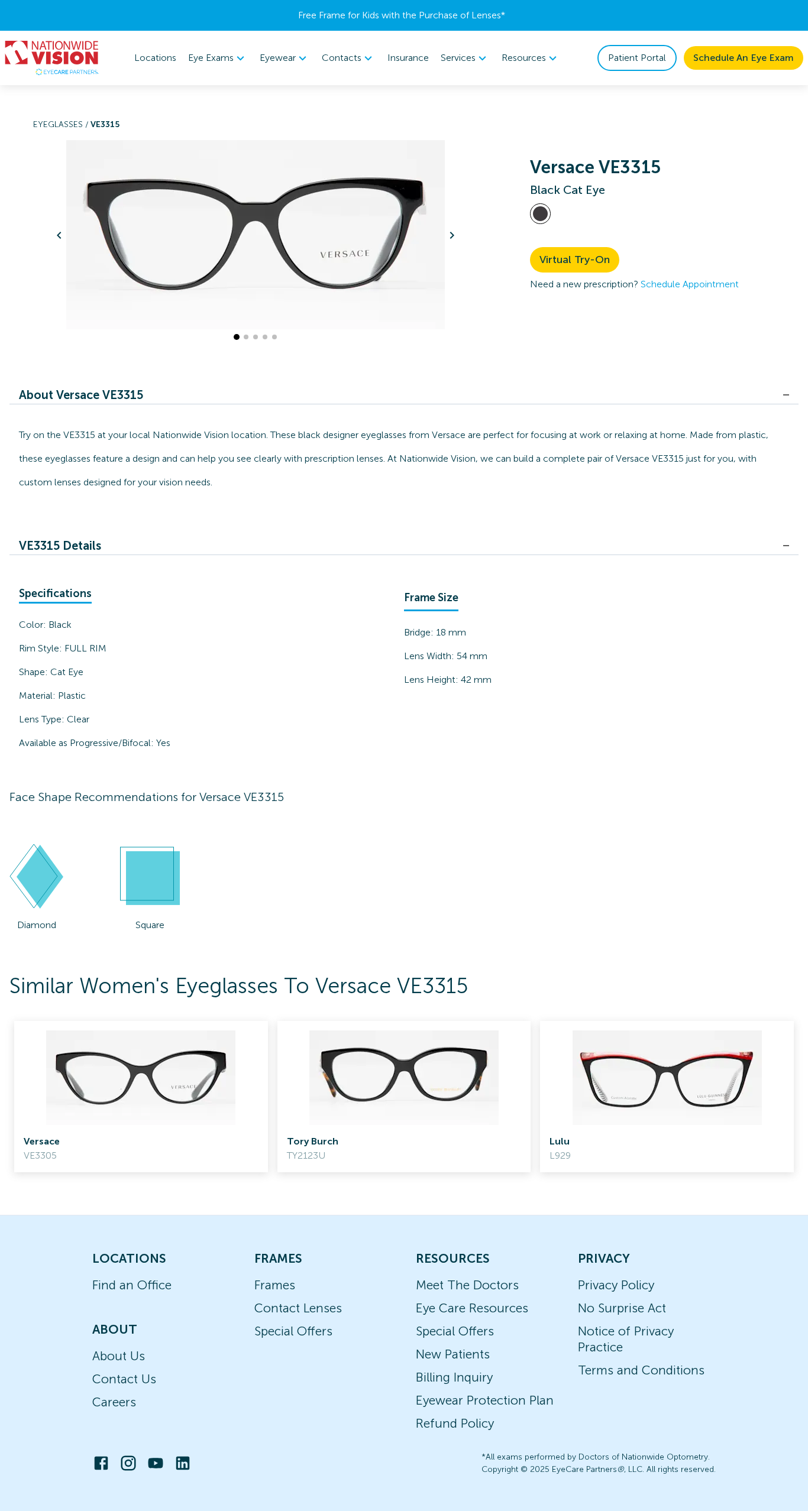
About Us (118, 1355)
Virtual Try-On (574, 259)
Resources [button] (524, 57)
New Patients (453, 1354)
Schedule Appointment (690, 284)
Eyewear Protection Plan (485, 1400)
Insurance (408, 57)
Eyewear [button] (278, 57)
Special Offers (293, 1331)
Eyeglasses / (62, 124)
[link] (141, 1096)
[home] (52, 58)
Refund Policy (455, 1423)
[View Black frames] (540, 213)
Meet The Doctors (467, 1284)
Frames (274, 1284)
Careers (114, 1402)
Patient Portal (637, 57)
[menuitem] (218, 58)
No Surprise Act (622, 1308)
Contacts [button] (341, 57)
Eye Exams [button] (211, 57)
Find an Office (132, 1284)
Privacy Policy (616, 1284)
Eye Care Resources (472, 1308)
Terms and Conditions (641, 1370)
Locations (155, 57)
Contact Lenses (298, 1308)
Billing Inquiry (454, 1377)
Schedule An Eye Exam (743, 57)
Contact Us (124, 1378)
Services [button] (458, 57)
